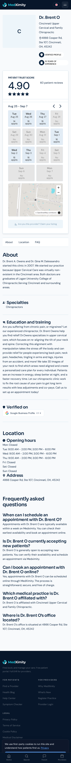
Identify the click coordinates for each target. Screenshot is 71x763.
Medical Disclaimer (13, 737)
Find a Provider (10, 686)
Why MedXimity (46, 686)
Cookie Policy (10, 731)
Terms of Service (11, 725)
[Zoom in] (58, 187)
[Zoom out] (58, 192)
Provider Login (45, 704)
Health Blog (9, 692)
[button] (35, 200)
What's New (44, 692)
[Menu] (65, 4)
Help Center (9, 698)
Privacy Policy (10, 719)
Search (27, 760)
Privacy (45, 747)
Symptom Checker (12, 704)
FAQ (37, 242)
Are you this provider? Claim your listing (37, 224)
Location (24, 242)
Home (9, 760)
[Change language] (56, 4)
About (9, 242)
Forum (44, 760)
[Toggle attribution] (59, 213)
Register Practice (47, 698)
